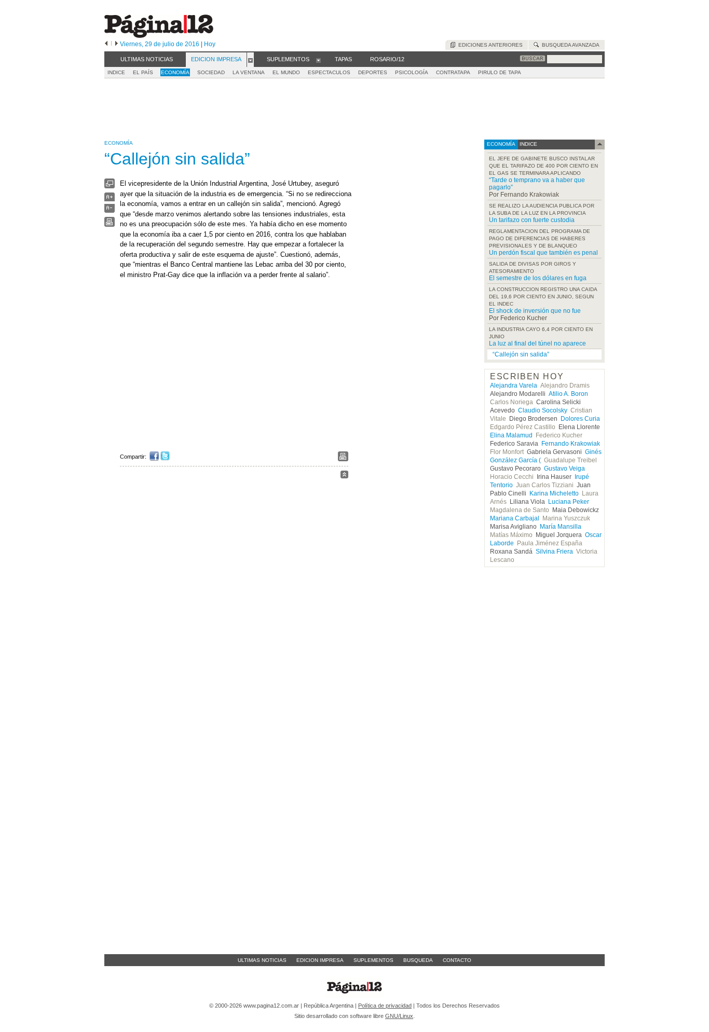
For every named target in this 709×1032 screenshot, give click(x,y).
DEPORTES (372, 72)
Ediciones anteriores (489, 45)
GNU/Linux (399, 1016)
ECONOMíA (175, 72)
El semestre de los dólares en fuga (538, 278)
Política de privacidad (385, 1005)
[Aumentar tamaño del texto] (109, 199)
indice (527, 144)
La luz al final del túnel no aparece (537, 343)
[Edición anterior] (106, 44)
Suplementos (373, 960)
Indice (116, 72)
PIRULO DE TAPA (499, 72)
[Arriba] (344, 476)
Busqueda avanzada (569, 45)
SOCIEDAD (211, 72)
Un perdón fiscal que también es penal (543, 252)
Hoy (209, 44)
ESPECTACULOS (329, 72)
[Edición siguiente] (116, 44)
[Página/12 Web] (158, 35)
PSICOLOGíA (411, 72)
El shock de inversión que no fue (535, 310)
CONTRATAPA (453, 72)
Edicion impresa (320, 960)
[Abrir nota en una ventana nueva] (109, 186)
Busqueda (418, 960)
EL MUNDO (286, 72)
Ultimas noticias (262, 960)
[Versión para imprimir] (109, 224)
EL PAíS (143, 72)
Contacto (457, 960)
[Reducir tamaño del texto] (109, 210)
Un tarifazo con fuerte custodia (532, 220)
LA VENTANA (249, 72)
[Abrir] (250, 59)
